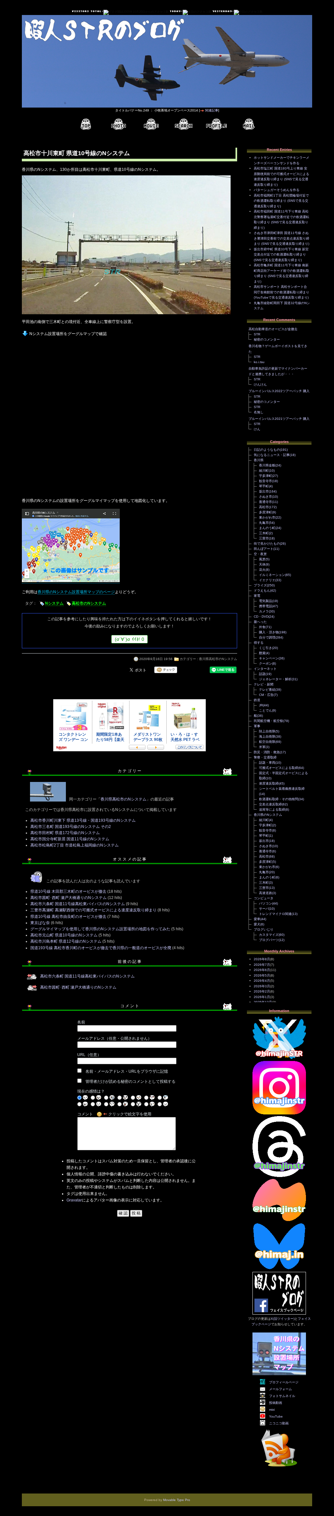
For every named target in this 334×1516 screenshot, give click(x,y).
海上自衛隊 (267, 736)
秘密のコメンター (267, 339)
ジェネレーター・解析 (275, 679)
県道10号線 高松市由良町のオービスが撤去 (68, 916)
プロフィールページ (283, 1382)
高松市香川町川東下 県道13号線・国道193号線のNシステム (83, 820)
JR (261, 705)
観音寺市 (265, 481)
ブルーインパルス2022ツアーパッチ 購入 (279, 391)
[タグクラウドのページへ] (184, 124)
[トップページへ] (86, 124)
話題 (262, 674)
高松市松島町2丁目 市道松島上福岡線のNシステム (74, 845)
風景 (262, 559)
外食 (262, 627)
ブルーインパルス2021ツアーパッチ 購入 (279, 418)
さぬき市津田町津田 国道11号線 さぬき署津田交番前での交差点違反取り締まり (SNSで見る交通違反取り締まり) (281, 238)
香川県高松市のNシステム (218, 659)
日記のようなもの (267, 449)
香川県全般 (267, 465)
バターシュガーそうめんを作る (276, 190)
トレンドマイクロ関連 (275, 914)
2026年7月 (262, 964)
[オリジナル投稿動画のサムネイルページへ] (151, 124)
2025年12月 (263, 1002)
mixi (272, 1409)
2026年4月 (262, 980)
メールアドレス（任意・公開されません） (114, 1038)
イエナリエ (267, 580)
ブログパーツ (269, 940)
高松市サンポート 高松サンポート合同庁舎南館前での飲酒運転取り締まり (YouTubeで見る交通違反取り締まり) (281, 292)
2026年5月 (262, 975)
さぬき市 (265, 496)
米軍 (262, 747)
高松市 (264, 507)
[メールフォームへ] (249, 124)
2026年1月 (262, 997)
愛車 (257, 919)
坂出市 (264, 491)
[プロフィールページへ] (216, 124)
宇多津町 (265, 476)
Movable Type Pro (176, 1500)
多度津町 (265, 512)
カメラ (264, 611)
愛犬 (257, 924)
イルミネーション (272, 575)
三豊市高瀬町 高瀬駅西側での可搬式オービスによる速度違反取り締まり (93, 910)
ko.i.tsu (259, 362)
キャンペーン (269, 658)
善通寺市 (265, 502)
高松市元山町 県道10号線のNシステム (64, 935)
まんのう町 (267, 528)
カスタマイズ (269, 934)
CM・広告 (266, 695)
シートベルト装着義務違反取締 (282, 788)
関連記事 (211, 110)
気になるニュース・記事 (272, 455)
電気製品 (265, 601)
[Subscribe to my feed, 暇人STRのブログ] (279, 1467)
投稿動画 (275, 1403)
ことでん (265, 710)
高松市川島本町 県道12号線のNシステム (65, 941)
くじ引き (265, 648)
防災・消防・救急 (267, 752)
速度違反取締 (269, 783)
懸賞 (262, 653)
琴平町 (264, 486)
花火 (262, 569)
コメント (85, 1114)
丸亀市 (264, 522)
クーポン (265, 663)
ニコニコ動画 (279, 1423)
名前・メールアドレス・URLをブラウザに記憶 (126, 1071)
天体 (262, 564)
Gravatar (74, 1200)
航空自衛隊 (267, 741)
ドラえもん (262, 590)
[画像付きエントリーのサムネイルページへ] (118, 124)
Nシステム (54, 603)
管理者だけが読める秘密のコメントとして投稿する (130, 1081)
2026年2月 (262, 991)
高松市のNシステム (89, 603)
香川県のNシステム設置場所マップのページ (76, 592)
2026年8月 (262, 959)
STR (257, 334)
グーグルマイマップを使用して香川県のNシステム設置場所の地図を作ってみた (100, 929)
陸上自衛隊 (267, 731)
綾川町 (264, 470)
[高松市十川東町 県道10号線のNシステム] (126, 315)
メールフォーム (280, 1389)
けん (257, 429)
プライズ (260, 585)
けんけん (260, 384)
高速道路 (265, 893)
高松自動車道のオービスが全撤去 (273, 329)
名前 (81, 1022)
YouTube (276, 1416)
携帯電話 (265, 606)
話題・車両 (267, 762)
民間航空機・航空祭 (268, 721)
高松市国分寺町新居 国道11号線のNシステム (69, 839)
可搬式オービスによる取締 (278, 768)
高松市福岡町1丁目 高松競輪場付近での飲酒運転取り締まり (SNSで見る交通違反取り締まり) (281, 201)
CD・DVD (261, 616)
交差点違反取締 (270, 804)
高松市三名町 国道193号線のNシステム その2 (70, 826)
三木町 (264, 533)
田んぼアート (263, 549)
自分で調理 (267, 637)
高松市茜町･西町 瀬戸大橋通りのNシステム (68, 897)
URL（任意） (89, 1054)
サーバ (264, 908)
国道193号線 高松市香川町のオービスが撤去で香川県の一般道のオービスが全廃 (100, 948)
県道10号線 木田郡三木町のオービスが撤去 (68, 891)
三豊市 (264, 538)
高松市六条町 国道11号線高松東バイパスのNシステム (77, 904)
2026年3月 (262, 986)
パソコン (265, 903)
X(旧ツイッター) (283, 1318)
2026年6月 (262, 970)
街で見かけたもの (267, 543)
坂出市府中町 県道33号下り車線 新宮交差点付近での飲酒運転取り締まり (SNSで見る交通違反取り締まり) (281, 254)
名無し (259, 412)
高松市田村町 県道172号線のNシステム (65, 833)
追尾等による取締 (272, 809)
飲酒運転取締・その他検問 (278, 799)
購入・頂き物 (269, 632)
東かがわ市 (267, 517)
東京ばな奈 (40, 922)
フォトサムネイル (282, 1396)
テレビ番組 (267, 689)
